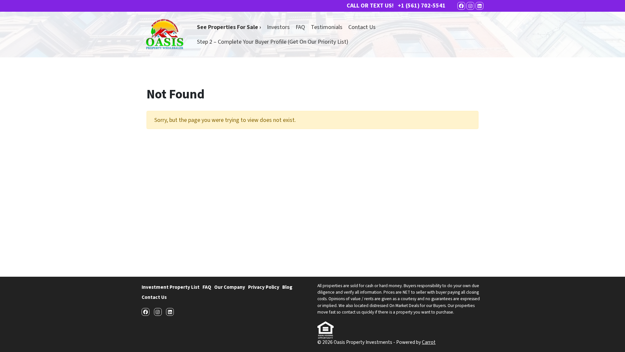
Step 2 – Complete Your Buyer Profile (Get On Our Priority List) (272, 42)
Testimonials (326, 27)
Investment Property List (171, 287)
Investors (278, 27)
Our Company (229, 287)
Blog (287, 287)
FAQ (300, 27)
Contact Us (362, 27)
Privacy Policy (263, 287)
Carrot (429, 342)
